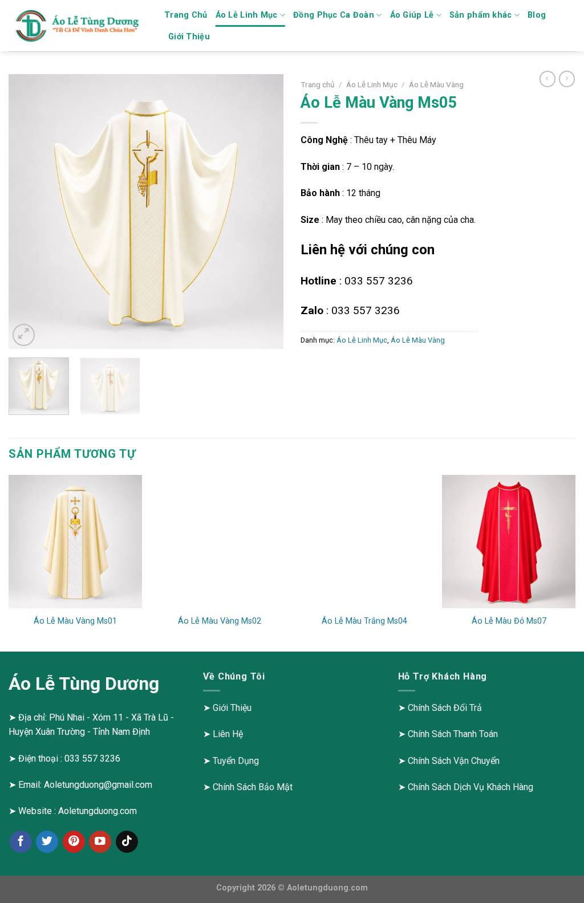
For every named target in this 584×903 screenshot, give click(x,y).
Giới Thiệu (189, 37)
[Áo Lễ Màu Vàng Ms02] (219, 541)
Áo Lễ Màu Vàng (436, 84)
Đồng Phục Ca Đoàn (333, 15)
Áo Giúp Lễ (412, 15)
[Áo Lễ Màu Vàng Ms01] (75, 541)
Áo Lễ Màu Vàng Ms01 (75, 621)
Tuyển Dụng (236, 760)
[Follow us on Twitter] (47, 842)
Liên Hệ (228, 734)
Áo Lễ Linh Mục (247, 15)
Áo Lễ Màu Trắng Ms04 (364, 621)
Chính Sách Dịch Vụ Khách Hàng (470, 787)
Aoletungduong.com (97, 811)
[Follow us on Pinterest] (74, 842)
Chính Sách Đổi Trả (445, 707)
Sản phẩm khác (480, 15)
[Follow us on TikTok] (127, 842)
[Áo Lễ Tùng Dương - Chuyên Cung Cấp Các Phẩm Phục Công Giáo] (78, 26)
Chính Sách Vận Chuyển (454, 760)
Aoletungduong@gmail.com (98, 784)
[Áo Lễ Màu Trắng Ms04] (364, 541)
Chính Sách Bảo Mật (253, 787)
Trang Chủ (186, 15)
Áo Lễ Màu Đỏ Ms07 (509, 621)
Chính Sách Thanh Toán (453, 734)
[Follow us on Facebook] (21, 842)
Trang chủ (318, 84)
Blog (537, 15)
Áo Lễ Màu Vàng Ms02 (219, 621)
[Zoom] (24, 335)
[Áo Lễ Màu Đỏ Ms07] (508, 541)
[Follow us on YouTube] (100, 842)
